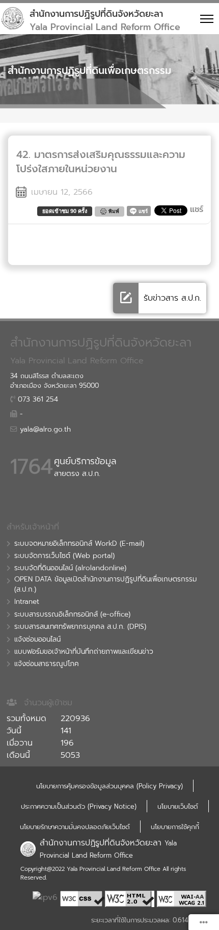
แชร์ (196, 209)
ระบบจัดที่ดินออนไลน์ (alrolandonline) (70, 568)
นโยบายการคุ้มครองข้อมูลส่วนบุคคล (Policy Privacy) (109, 786)
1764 (31, 466)
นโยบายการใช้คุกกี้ (175, 827)
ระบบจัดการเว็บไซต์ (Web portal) (64, 556)
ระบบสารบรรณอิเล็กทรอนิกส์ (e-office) (72, 614)
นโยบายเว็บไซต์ (177, 806)
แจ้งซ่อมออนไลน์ (37, 639)
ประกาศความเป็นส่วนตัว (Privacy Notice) (78, 806)
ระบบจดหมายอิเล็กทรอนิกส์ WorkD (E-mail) (79, 544)
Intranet (26, 602)
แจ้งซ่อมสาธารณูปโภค (46, 664)
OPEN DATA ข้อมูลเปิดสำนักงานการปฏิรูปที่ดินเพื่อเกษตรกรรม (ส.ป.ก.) (105, 584)
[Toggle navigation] (204, 18)
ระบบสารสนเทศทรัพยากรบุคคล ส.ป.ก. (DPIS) (80, 627)
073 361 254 (36, 399)
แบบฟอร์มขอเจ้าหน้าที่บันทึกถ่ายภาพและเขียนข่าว (83, 652)
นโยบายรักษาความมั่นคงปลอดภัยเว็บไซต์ (75, 827)
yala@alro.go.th (44, 429)
